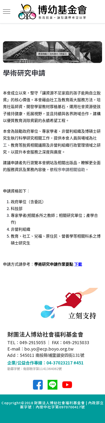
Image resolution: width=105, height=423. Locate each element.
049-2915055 (33, 342)
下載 (78, 264)
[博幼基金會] (52, 12)
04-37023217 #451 (65, 363)
